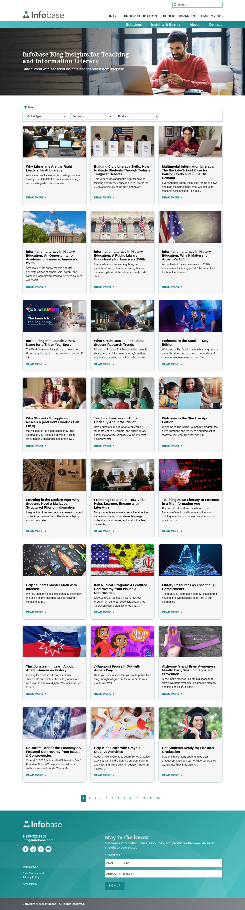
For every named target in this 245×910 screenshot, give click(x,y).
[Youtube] (49, 849)
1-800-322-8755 (34, 836)
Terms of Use (30, 867)
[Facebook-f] (25, 849)
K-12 (112, 16)
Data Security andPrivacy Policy (33, 875)
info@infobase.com (38, 840)
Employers (212, 16)
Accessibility (29, 884)
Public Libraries (179, 16)
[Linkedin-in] (41, 849)
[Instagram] (33, 849)
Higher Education (139, 16)
